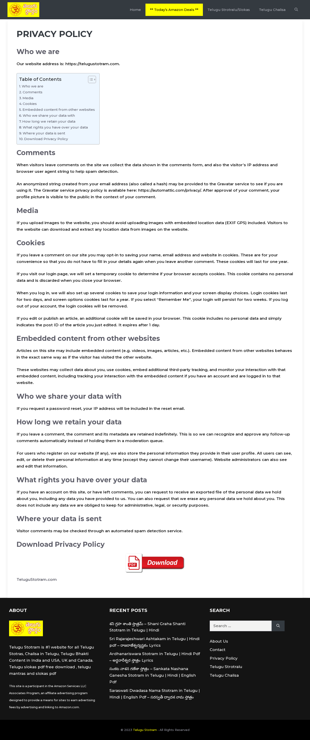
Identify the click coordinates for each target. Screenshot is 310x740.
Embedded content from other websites (58, 109)
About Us (219, 641)
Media (27, 98)
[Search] (278, 626)
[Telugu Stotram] (23, 9)
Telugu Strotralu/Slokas (228, 9)
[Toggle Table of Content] (90, 79)
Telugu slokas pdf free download (42, 667)
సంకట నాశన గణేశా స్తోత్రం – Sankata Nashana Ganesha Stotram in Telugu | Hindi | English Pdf (152, 675)
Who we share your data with (49, 115)
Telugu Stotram (145, 730)
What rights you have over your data (55, 127)
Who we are (32, 86)
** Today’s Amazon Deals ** (174, 9)
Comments (32, 92)
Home (135, 9)
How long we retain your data (48, 121)
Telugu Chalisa (272, 9)
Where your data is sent (44, 133)
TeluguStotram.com (37, 579)
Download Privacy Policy (46, 139)
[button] (296, 10)
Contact (217, 649)
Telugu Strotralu (226, 666)
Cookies (30, 103)
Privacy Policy (224, 658)
